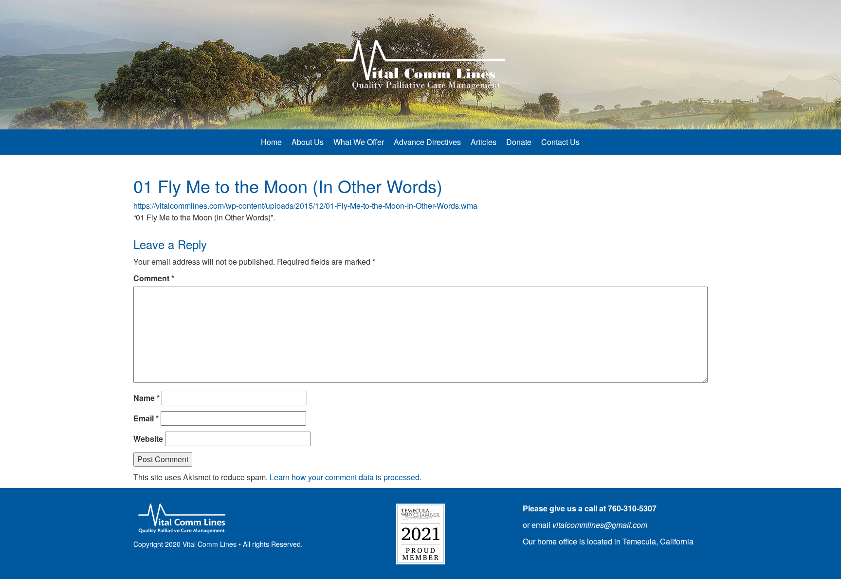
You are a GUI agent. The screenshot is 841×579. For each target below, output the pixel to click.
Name (146, 397)
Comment (153, 278)
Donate (518, 141)
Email (146, 418)
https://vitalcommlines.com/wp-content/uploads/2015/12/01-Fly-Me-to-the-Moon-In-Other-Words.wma (305, 205)
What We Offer (358, 141)
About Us (308, 141)
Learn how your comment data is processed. (345, 477)
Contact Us (560, 141)
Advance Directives (427, 141)
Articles (483, 141)
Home (271, 141)
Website (148, 438)
